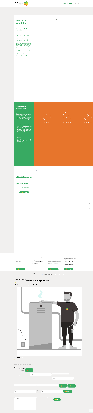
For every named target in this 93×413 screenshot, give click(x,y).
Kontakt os (21, 269)
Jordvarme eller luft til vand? (69, 261)
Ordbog (69, 269)
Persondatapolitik (35, 263)
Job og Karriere (18, 261)
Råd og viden (54, 269)
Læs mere (25, 192)
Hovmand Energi (22, 4)
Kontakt (47, 274)
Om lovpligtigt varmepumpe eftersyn (54, 264)
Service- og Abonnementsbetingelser (38, 261)
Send (58, 399)
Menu (74, 3)
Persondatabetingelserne (49, 397)
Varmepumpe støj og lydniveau (53, 263)
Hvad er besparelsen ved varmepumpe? (54, 261)
